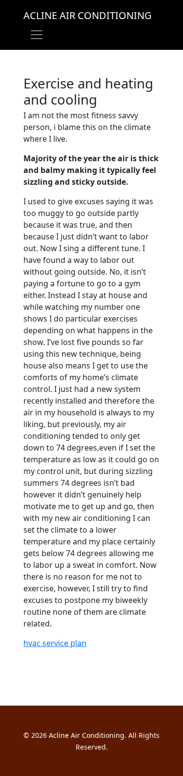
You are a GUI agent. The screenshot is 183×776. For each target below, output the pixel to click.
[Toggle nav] (36, 34)
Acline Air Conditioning (87, 15)
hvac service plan (54, 643)
